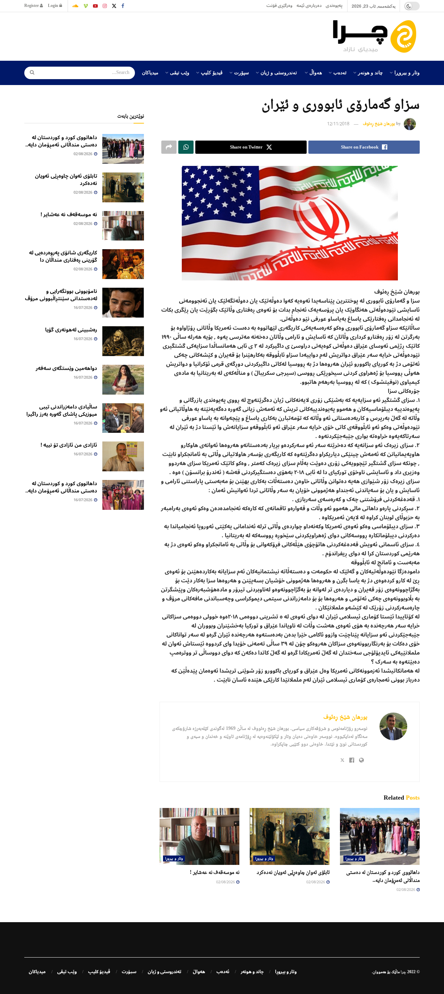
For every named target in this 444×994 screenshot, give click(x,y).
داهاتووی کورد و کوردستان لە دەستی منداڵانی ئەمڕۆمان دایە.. (61, 141)
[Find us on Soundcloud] (75, 6)
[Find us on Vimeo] (85, 6)
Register (32, 5)
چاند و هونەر (370, 72)
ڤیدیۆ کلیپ (212, 72)
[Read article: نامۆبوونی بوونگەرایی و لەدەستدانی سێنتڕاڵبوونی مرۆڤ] (123, 303)
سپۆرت (241, 72)
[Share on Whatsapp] (186, 147)
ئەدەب (340, 72)
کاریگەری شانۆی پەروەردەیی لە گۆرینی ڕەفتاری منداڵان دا (63, 256)
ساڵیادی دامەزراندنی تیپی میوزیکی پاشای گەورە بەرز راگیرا (61, 410)
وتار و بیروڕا (407, 72)
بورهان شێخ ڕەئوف (379, 123)
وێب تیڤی (179, 72)
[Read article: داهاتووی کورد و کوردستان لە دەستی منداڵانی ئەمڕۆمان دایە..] (380, 836)
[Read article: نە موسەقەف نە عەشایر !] (199, 836)
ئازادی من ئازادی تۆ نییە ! (69, 444)
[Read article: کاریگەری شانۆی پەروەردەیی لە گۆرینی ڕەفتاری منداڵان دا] (123, 264)
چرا (403, 971)
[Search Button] (29, 73)
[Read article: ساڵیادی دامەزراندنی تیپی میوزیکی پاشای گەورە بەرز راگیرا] (123, 418)
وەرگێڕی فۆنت (279, 5)
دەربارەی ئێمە (309, 5)
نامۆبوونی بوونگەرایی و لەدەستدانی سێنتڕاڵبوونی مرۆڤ (61, 295)
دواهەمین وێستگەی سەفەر (66, 368)
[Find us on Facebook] (122, 6)
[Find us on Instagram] (105, 6)
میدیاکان (150, 72)
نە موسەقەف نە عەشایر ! (214, 872)
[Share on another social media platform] (169, 147)
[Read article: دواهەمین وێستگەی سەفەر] (123, 380)
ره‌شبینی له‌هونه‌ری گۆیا (71, 329)
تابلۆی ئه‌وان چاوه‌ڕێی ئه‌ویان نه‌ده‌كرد (293, 872)
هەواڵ (315, 72)
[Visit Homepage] (376, 36)
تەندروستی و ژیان (279, 72)
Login (53, 5)
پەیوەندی (334, 5)
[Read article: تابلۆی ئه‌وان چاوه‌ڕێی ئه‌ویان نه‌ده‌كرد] (290, 836)
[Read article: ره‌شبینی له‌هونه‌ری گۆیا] (123, 341)
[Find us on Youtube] (95, 6)
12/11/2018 (338, 124)
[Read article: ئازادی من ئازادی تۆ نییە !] (123, 456)
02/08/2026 (406, 890)
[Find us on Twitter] (114, 6)
